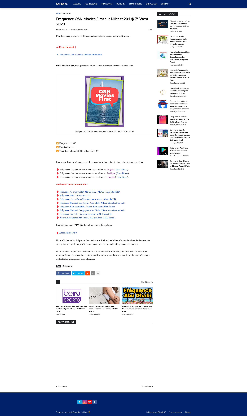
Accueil (58, 13)
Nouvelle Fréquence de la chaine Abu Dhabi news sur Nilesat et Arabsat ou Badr (137, 308)
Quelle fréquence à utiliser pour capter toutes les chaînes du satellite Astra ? (103, 308)
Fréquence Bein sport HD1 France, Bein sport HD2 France (87, 206)
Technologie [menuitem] (91, 4)
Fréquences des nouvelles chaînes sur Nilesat (81, 54)
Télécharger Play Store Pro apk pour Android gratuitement (179, 150)
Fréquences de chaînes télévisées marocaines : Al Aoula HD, (88, 199)
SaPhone (62, 4)
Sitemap (188, 412)
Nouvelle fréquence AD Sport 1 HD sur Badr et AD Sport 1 (88, 217)
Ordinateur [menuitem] (151, 4)
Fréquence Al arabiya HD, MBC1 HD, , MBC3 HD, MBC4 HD (90, 191)
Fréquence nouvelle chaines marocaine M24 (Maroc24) (85, 214)
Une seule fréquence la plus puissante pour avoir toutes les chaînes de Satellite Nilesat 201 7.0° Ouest (180, 75)
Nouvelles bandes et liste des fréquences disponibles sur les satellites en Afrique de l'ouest (179, 57)
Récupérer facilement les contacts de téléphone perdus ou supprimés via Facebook (180, 24)
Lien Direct (121, 169)
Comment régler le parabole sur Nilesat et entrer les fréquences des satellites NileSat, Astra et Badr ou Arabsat (180, 135)
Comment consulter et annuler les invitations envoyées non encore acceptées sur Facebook (179, 105)
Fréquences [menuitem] (107, 4)
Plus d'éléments (147, 282)
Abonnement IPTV (68, 232)
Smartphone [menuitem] (135, 4)
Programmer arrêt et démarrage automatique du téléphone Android (179, 119)
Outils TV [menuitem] (120, 4)
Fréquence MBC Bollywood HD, (75, 195)
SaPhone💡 (86, 412)
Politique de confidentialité (156, 412)
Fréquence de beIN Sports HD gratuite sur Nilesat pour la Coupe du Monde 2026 (71, 308)
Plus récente (62, 386)
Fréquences (67, 13)
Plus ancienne (147, 386)
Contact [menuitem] (165, 4)
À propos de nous (175, 412)
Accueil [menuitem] (77, 4)
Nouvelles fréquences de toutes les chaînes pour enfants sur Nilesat (179, 90)
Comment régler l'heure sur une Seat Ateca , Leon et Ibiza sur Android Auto (180, 163)
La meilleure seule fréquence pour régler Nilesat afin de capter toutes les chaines (178, 40)
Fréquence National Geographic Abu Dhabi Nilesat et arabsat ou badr (92, 203)
